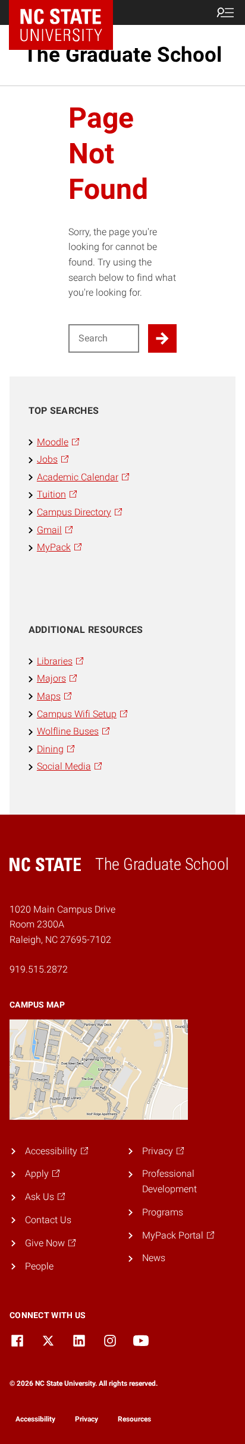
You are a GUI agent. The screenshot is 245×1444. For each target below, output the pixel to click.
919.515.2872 (39, 969)
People (39, 1266)
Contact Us (48, 1220)
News (153, 1258)
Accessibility (35, 1419)
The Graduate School (123, 55)
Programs (162, 1212)
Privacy (86, 1419)
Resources (134, 1419)
